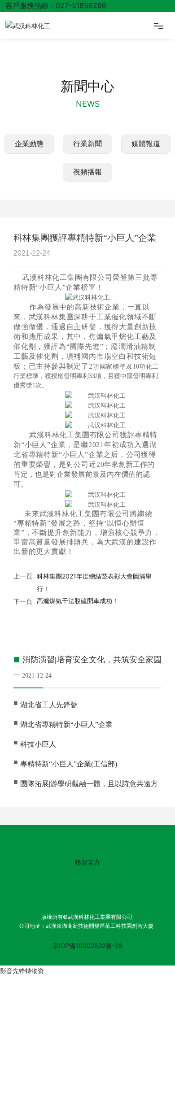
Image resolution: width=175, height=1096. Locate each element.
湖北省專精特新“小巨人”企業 (66, 724)
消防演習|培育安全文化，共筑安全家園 (92, 659)
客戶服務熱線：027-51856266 (55, 5)
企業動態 (29, 144)
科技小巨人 (38, 744)
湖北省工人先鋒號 (49, 705)
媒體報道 (145, 144)
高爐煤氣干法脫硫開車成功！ (77, 601)
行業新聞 (87, 144)
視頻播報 (87, 172)
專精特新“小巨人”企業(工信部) (68, 764)
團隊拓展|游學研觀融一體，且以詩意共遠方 (89, 783)
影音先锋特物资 (22, 970)
